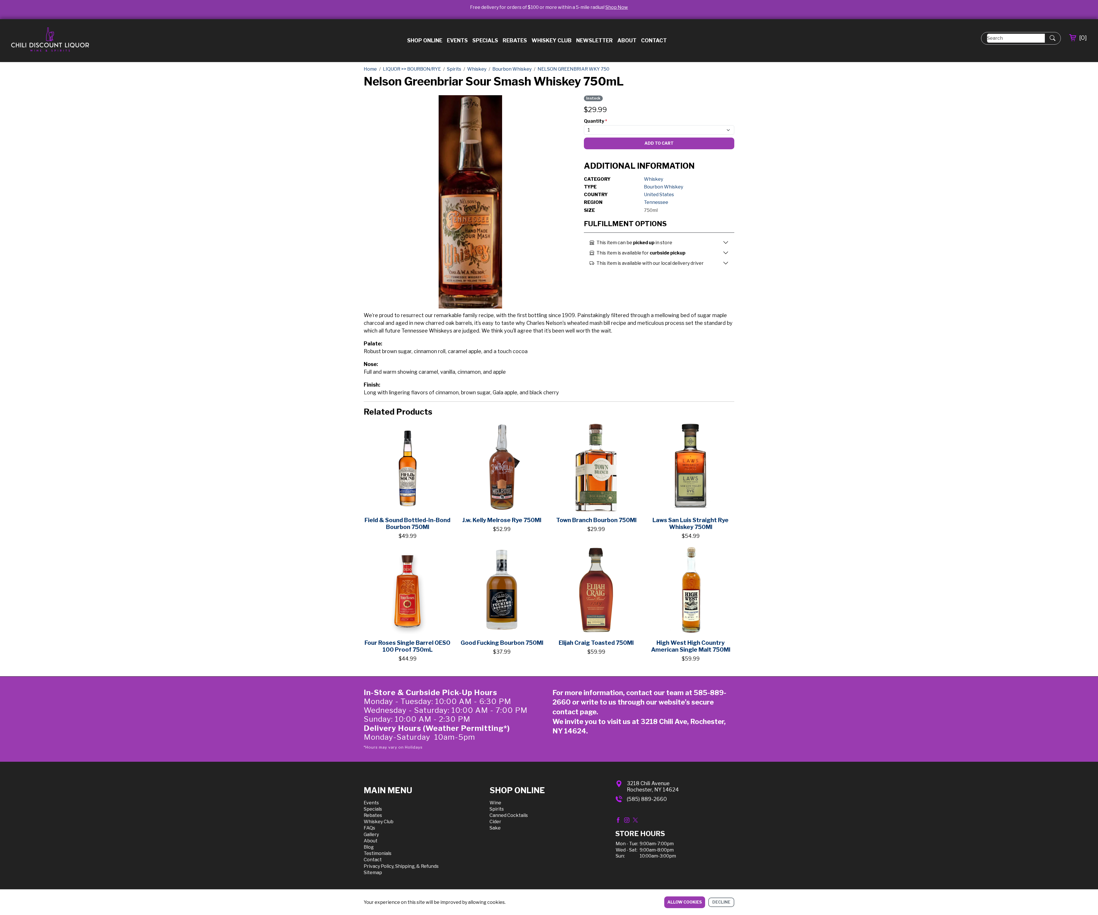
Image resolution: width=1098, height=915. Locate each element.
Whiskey (653, 179)
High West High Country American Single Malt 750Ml (690, 646)
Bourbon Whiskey (663, 187)
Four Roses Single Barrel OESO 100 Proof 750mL (407, 646)
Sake (495, 828)
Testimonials (377, 853)
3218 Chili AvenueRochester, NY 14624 (653, 786)
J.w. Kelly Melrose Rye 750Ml (501, 520)
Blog (369, 847)
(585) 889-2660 (647, 799)
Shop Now (616, 7)
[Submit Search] (1053, 38)
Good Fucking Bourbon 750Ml (502, 642)
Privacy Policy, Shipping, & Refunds (401, 866)
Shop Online (424, 40)
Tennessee (656, 202)
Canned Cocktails (509, 815)
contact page (574, 712)
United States (659, 194)
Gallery (371, 834)
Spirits (497, 809)
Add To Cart (659, 143)
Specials (485, 40)
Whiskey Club (552, 40)
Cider (495, 821)
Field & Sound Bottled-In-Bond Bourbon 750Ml (407, 523)
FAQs (369, 828)
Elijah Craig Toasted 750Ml (596, 642)
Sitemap (373, 872)
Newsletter (594, 40)
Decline (721, 902)
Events (457, 40)
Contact (654, 40)
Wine (495, 802)
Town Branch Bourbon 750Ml (596, 520)
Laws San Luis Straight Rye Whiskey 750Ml (691, 523)
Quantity (595, 121)
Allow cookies (684, 902)
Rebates (515, 40)
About (626, 40)
